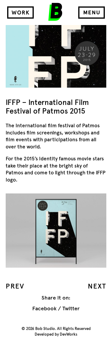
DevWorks (68, 334)
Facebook (44, 308)
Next (97, 286)
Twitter (71, 308)
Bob (55, 12)
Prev (15, 286)
